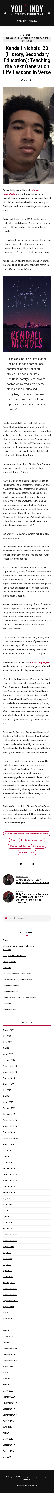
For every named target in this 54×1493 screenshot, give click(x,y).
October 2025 (9, 1078)
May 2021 (7, 1325)
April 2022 (7, 1270)
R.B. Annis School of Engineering (17, 974)
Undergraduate (9, 1010)
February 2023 (9, 1228)
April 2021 (7, 1331)
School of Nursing (10, 992)
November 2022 (10, 1240)
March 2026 (8, 1054)
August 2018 (8, 1451)
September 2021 (10, 1301)
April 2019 (7, 1433)
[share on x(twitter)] (33, 864)
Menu (49, 13)
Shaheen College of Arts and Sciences (19, 998)
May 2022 (7, 1264)
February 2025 (9, 1108)
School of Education (34, 840)
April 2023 (7, 1216)
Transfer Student (27, 852)
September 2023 (10, 1192)
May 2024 (7, 1150)
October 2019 (9, 1409)
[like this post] (21, 864)
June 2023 (7, 1204)
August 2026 (8, 1030)
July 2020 (7, 1373)
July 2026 (7, 1036)
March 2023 (8, 1222)
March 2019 (8, 1439)
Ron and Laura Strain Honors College (19, 980)
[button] (5, 13)
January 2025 (9, 1114)
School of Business (11, 986)
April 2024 (7, 1156)
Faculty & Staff (9, 962)
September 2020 (10, 1361)
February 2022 (9, 1282)
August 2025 (8, 1084)
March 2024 (8, 1162)
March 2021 (8, 1337)
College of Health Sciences (14, 956)
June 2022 (7, 1258)
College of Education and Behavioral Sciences (27, 834)
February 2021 (9, 1343)
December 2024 (10, 1120)
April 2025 (7, 1096)
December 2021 (10, 1289)
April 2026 (7, 1048)
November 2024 (10, 1126)
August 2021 (8, 1307)
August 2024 (8, 1144)
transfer (40, 846)
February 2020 (9, 1397)
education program (40, 662)
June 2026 (7, 1042)
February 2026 (9, 1060)
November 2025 (10, 1072)
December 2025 (10, 1066)
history (15, 840)
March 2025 (8, 1102)
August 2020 (8, 1367)
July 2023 (7, 1198)
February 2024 (9, 1168)
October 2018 (9, 1445)
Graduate (7, 968)
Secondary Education (20, 846)
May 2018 (7, 1457)
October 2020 (9, 1355)
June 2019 (7, 1427)
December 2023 (10, 1174)
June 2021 (7, 1319)
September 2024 (10, 1138)
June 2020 (7, 1379)
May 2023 (7, 1210)
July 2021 (7, 1313)
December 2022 (10, 1234)
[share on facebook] (27, 864)
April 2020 (7, 1385)
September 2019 (10, 1415)
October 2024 (9, 1132)
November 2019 (10, 1403)
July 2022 (7, 1252)
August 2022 (8, 1246)
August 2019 (8, 1421)
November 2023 (10, 1180)
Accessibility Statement (27, 1486)
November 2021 (10, 1295)
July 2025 (7, 1090)
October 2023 (9, 1186)
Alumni (6, 940)
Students (7, 1004)
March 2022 (8, 1276)
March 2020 (8, 1391)
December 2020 (10, 1349)
